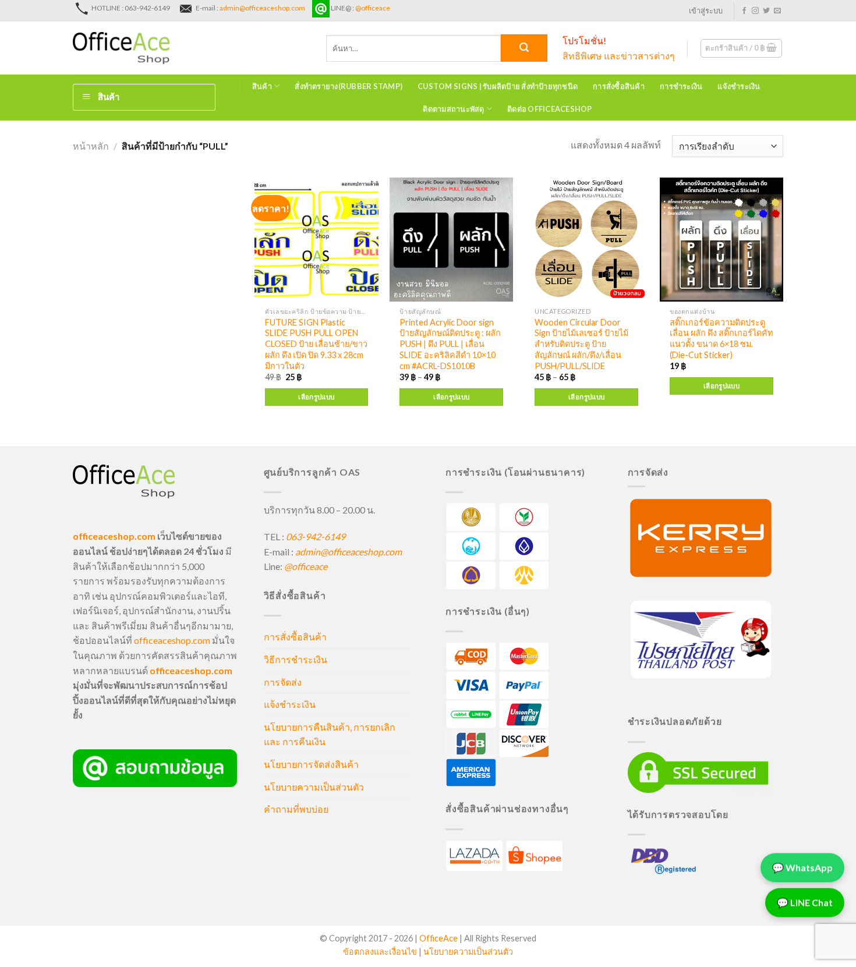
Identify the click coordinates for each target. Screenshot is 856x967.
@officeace (372, 7)
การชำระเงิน (681, 86)
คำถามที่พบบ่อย (296, 808)
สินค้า (262, 86)
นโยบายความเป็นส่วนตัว (314, 786)
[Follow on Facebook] (744, 11)
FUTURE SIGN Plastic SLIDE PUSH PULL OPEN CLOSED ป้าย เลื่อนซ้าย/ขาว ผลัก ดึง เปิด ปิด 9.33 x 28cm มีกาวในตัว (316, 344)
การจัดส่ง (283, 682)
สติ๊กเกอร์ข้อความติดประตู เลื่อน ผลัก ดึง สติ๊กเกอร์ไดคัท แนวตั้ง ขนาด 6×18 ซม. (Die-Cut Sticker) (721, 338)
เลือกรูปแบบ (316, 397)
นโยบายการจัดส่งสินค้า (311, 764)
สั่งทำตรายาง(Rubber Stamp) (348, 86)
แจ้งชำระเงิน (738, 86)
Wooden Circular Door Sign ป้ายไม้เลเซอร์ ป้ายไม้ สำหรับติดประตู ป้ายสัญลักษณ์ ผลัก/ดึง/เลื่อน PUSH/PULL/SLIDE (581, 344)
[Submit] (524, 48)
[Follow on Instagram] (755, 11)
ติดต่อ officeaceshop (549, 109)
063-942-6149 (315, 536)
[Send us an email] (777, 11)
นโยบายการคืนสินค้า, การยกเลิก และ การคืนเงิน (329, 734)
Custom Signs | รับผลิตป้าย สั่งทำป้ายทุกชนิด (498, 86)
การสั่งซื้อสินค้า (619, 86)
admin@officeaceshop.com (262, 7)
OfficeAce (438, 938)
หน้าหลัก (91, 145)
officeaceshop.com (172, 640)
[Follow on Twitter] (766, 11)
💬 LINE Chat (805, 900)
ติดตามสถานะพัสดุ (453, 109)
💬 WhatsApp (802, 866)
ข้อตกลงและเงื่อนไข (380, 952)
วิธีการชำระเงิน (295, 659)
